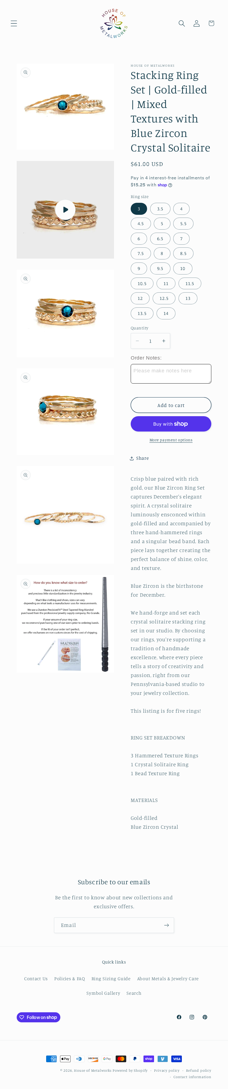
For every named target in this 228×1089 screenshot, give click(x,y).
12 (140, 298)
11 (165, 283)
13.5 (142, 313)
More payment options (171, 439)
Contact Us (36, 978)
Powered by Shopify (130, 1070)
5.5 (183, 223)
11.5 (189, 283)
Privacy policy (167, 1070)
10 (182, 268)
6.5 (160, 238)
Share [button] (142, 458)
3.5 (160, 208)
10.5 (142, 283)
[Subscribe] (166, 925)
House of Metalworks (92, 1070)
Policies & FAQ (69, 978)
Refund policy (198, 1070)
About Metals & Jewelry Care (168, 978)
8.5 (183, 253)
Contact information (192, 1076)
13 (187, 298)
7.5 (141, 253)
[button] (14, 23)
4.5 (141, 223)
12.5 (164, 298)
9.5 (160, 268)
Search (134, 993)
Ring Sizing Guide (111, 978)
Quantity (139, 328)
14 (165, 313)
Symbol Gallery (103, 993)
